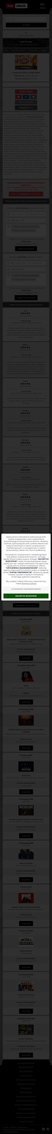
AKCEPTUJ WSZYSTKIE (26, 596)
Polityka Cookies (28, 583)
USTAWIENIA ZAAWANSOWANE (26, 589)
